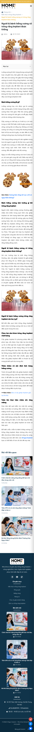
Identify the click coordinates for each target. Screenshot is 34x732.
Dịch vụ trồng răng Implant (17, 603)
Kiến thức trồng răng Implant (11, 14)
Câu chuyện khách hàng (17, 600)
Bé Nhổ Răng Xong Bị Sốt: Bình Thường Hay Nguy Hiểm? (17, 689)
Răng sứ (17, 596)
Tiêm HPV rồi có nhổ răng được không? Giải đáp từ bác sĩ (17, 661)
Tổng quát (17, 590)
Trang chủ (7, 12)
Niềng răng (17, 593)
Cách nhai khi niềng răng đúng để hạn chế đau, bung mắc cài (17, 633)
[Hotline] (30, 719)
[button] (30, 66)
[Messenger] (30, 724)
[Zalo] (30, 728)
